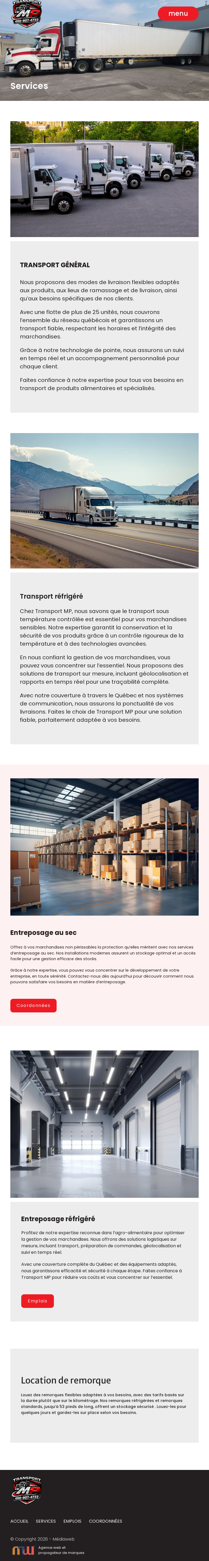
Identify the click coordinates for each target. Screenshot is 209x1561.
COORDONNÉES (105, 1521)
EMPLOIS (72, 1521)
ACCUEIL (19, 1521)
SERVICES (46, 1521)
